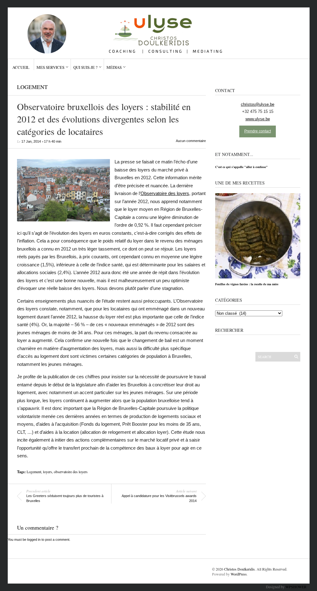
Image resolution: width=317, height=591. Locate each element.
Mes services (50, 67)
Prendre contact (257, 131)
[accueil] (156, 30)
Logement (32, 87)
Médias (114, 67)
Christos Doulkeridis (239, 569)
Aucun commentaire (191, 141)
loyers (47, 471)
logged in (34, 539)
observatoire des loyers (71, 471)
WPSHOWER (295, 586)
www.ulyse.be (257, 119)
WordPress (239, 573)
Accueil (20, 67)
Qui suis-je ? (85, 67)
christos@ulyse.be (257, 104)
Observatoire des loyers (165, 193)
